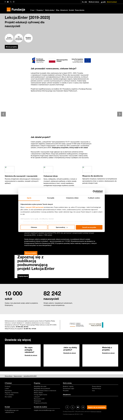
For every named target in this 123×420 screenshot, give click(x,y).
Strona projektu (11, 47)
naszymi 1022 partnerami (35, 207)
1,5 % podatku (9, 394)
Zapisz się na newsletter (97, 407)
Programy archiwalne (40, 403)
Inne (93, 390)
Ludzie (7, 388)
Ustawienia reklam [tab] (72, 198)
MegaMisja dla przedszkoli (42, 388)
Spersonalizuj (60, 227)
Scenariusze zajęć (68, 388)
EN (86, 2)
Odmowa (34, 227)
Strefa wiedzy (49, 10)
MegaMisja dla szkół (40, 386)
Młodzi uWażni (38, 392)
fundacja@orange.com (12, 410)
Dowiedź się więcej (31, 355)
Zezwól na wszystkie (89, 227)
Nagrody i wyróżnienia (11, 392)
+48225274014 (9, 412)
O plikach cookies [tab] (94, 198)
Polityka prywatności (96, 411)
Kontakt (71, 10)
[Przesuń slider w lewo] (3, 114)
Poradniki (66, 390)
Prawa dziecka (79, 10)
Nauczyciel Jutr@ (39, 399)
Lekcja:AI (37, 397)
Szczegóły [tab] (50, 198)
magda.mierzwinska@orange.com (44, 410)
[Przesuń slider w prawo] (119, 114)
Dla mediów (8, 397)
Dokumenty (8, 390)
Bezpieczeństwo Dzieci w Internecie (45, 390)
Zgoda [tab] (29, 198)
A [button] (101, 2)
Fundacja (7, 386)
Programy (40, 10)
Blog (57, 10)
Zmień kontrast (112, 2)
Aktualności (64, 10)
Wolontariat (37, 401)
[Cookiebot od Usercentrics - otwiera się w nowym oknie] (94, 191)
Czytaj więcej (23, 276)
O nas (32, 10)
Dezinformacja (96, 388)
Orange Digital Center (40, 394)
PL (83, 2)
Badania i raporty (68, 386)
